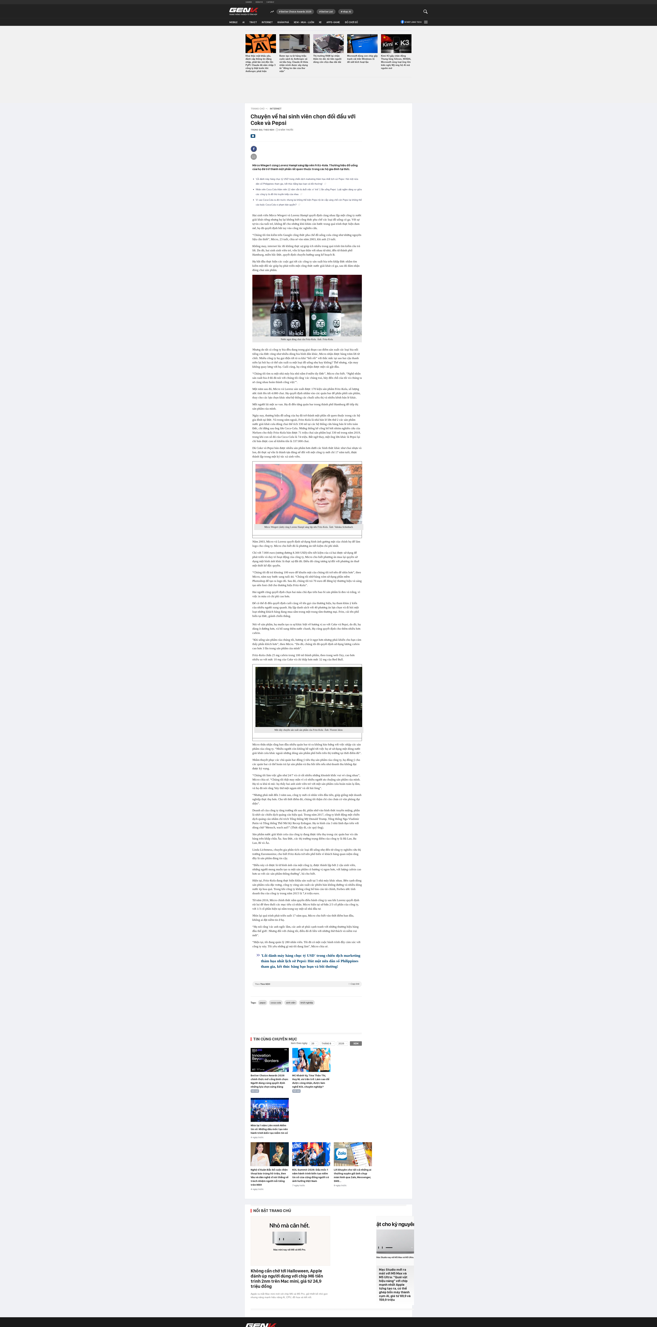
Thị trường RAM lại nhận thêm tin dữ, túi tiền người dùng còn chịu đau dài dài (327, 59)
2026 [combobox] (341, 1043)
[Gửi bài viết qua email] (253, 137)
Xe (320, 22)
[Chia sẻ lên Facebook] (254, 149)
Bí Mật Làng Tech (413, 22)
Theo (307, 984)
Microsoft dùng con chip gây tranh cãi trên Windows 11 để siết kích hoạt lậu (362, 59)
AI (243, 22)
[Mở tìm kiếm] (425, 11)
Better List (327, 11)
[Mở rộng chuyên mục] (425, 22)
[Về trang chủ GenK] (243, 11)
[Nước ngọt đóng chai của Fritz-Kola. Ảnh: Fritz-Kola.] (307, 305)
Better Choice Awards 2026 (296, 11)
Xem (355, 1043)
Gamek (249, 2)
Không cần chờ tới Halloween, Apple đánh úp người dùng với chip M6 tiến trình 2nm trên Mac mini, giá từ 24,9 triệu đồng (287, 1278)
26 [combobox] (312, 1043)
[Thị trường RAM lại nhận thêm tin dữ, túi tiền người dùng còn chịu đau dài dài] (328, 43)
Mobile (233, 22)
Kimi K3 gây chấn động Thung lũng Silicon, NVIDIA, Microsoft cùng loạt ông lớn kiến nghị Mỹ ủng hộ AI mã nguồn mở (396, 62)
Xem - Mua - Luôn (304, 22)
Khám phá (283, 22)
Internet (267, 22)
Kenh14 (259, 2)
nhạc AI (347, 11)
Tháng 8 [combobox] (326, 1043)
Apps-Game (333, 22)
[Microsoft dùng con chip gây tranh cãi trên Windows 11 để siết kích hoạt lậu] (362, 43)
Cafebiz (270, 2)
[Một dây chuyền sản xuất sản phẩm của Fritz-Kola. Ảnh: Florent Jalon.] (308, 697)
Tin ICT (253, 22)
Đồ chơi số (351, 22)
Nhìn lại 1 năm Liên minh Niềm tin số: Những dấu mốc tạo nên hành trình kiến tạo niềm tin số (269, 1129)
